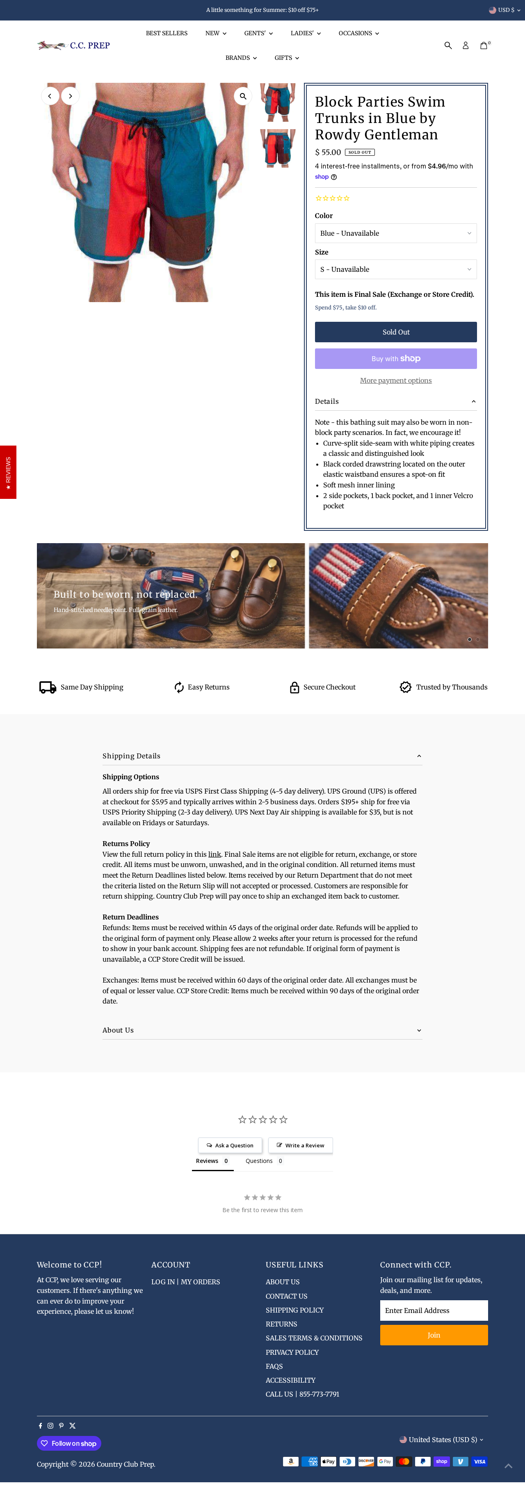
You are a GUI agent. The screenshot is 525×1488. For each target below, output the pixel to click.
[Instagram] (50, 1426)
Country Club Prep (125, 1464)
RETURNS (281, 1324)
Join (434, 1335)
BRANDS (238, 57)
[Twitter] (72, 1426)
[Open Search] (448, 45)
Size (322, 252)
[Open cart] (483, 45)
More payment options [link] (396, 380)
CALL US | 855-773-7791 (302, 1394)
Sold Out (396, 332)
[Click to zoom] (243, 96)
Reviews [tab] (207, 1161)
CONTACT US (287, 1296)
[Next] (70, 96)
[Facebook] (40, 1426)
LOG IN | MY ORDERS (185, 1282)
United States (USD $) (443, 1440)
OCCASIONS (356, 33)
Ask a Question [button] (234, 1145)
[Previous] (50, 96)
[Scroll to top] (508, 1465)
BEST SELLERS (166, 33)
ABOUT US (283, 1282)
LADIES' (303, 33)
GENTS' (255, 33)
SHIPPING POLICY (295, 1310)
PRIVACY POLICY (292, 1352)
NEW (213, 33)
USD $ (506, 10)
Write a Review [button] (304, 1145)
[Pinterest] (61, 1426)
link (214, 854)
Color (324, 216)
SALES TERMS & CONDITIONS (314, 1338)
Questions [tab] (259, 1161)
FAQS (274, 1366)
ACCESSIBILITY (290, 1380)
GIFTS (284, 57)
